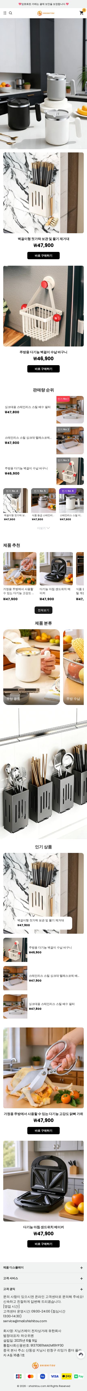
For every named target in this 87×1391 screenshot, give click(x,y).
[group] (31, 667)
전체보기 (43, 610)
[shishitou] (45, 13)
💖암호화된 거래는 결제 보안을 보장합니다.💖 (43, 4)
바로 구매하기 (43, 256)
